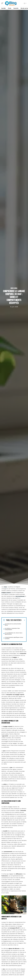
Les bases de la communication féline (13, 624)
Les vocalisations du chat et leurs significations (13, 633)
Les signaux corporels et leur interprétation (12, 629)
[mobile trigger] (2, 3)
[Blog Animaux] (10, 3)
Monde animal (14, 288)
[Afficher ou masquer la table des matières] (23, 620)
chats (5, 586)
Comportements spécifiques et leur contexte (14, 638)
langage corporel (6, 592)
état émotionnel (20, 596)
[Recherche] (21, 3)
